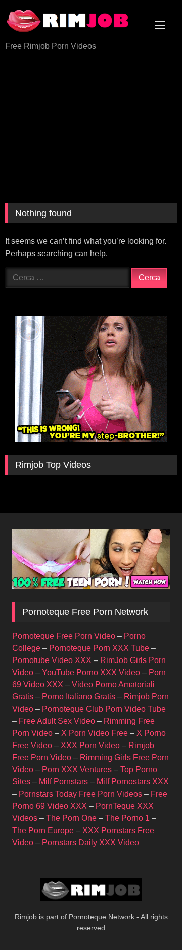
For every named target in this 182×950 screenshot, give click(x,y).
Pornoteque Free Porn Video (63, 636)
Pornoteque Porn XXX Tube (99, 648)
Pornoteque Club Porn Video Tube (104, 709)
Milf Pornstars (63, 781)
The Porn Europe (43, 830)
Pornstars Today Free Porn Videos (80, 794)
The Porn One (71, 818)
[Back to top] (151, 920)
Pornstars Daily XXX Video (90, 842)
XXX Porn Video (90, 745)
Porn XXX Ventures (77, 769)
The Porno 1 (127, 818)
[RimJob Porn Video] (74, 21)
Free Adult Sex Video (57, 721)
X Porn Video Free (94, 733)
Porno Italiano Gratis (78, 696)
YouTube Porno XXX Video (91, 672)
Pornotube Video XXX (52, 660)
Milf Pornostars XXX (133, 781)
